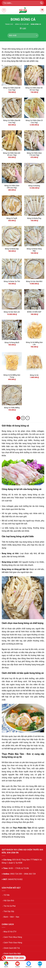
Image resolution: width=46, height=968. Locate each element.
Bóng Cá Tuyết (11, 218)
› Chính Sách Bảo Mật (12, 953)
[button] (4, 10)
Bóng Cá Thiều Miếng (12, 408)
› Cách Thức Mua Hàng (12, 937)
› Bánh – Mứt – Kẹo (11, 917)
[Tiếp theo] (28, 418)
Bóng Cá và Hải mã (22, 24)
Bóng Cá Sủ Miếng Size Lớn (34, 343)
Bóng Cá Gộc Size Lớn (12, 312)
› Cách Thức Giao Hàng (12, 942)
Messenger (29, 966)
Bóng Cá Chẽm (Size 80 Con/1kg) (11, 121)
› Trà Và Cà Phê (9, 906)
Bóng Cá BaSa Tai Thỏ (12, 281)
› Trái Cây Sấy (8, 911)
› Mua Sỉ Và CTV (9, 931)
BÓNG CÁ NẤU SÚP (34, 312)
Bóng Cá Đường (34, 186)
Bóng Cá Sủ (34, 375)
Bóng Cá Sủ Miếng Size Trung (12, 376)
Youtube (17, 966)
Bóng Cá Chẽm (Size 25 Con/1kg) (34, 121)
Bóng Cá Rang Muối (12, 342)
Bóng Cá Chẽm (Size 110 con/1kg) (34, 154)
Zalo (40, 966)
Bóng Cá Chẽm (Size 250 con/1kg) (11, 187)
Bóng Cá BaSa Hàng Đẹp (34, 250)
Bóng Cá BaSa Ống (34, 218)
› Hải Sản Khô (8, 900)
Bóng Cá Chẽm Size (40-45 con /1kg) (12, 154)
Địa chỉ (6, 966)
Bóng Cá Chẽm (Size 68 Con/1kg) (11, 89)
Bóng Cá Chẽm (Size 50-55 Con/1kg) (34, 89)
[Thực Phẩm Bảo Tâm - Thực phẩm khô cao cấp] (23, 10)
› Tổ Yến (6, 895)
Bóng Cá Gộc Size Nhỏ (34, 281)
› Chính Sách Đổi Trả (11, 948)
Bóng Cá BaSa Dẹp (12, 249)
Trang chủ (9, 24)
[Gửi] (41, 3)
